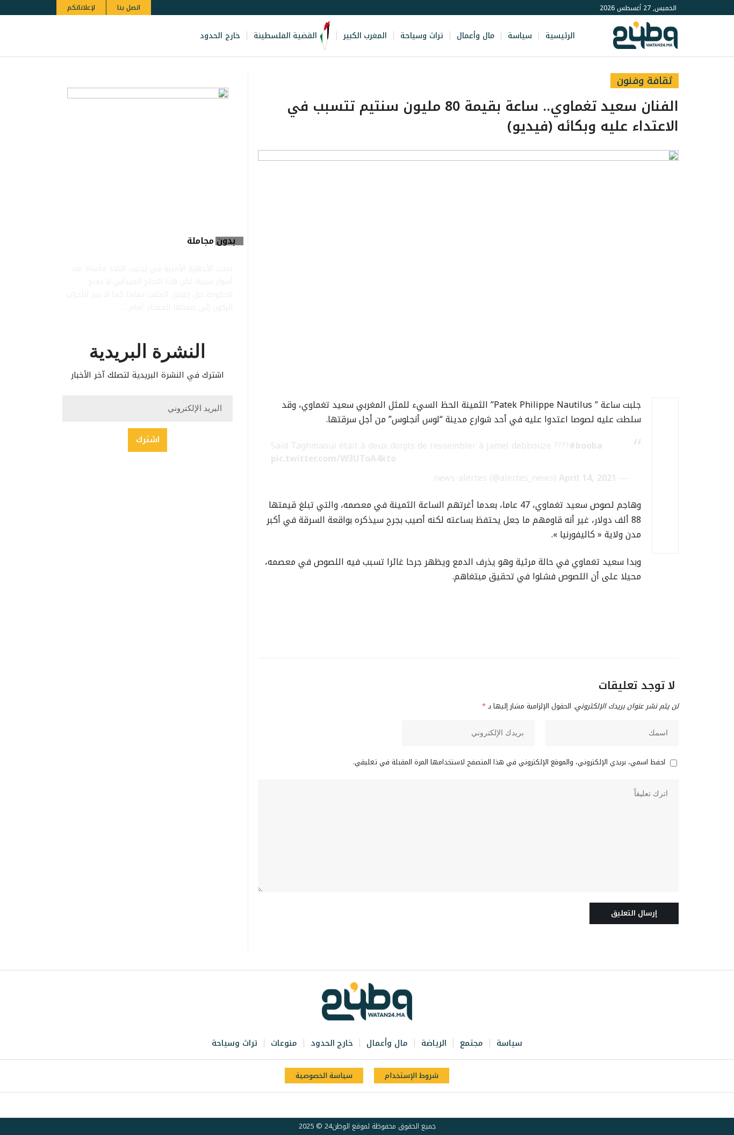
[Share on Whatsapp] (665, 463)
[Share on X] (665, 437)
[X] (133, 36)
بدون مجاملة (211, 241)
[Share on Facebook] (665, 411)
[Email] (665, 488)
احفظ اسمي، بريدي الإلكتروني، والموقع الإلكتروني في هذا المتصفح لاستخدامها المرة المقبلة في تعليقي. (509, 763)
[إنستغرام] (109, 36)
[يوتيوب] (121, 36)
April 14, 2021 (587, 478)
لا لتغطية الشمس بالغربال (166, 251)
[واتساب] (97, 36)
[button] (66, 36)
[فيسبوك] (144, 36)
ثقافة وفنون (644, 80)
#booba (585, 445)
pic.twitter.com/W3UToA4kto (333, 458)
